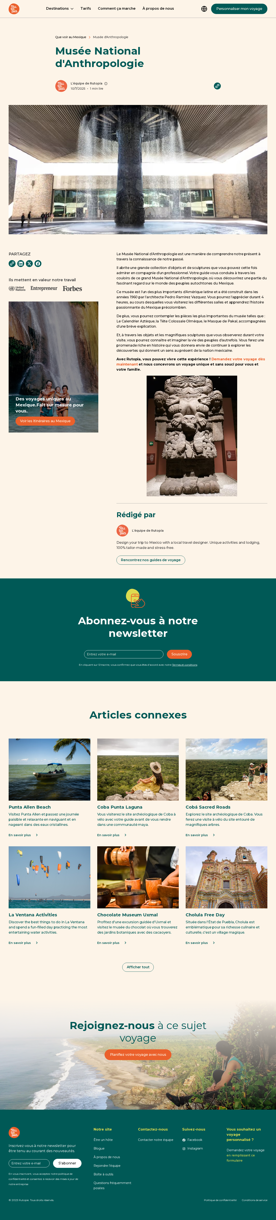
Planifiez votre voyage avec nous (138, 1055)
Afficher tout (138, 967)
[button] (60, 8)
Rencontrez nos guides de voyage (151, 560)
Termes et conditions (184, 664)
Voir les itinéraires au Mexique (45, 421)
